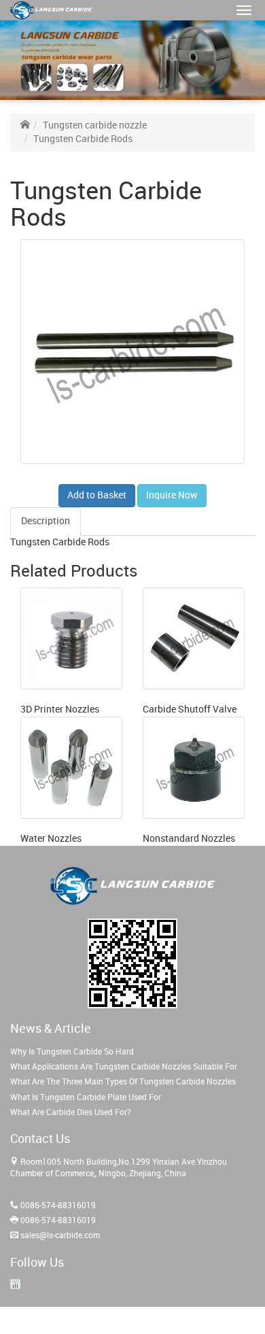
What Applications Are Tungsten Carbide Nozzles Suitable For (123, 1067)
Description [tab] (45, 521)
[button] (243, 10)
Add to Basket (96, 495)
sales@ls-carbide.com (60, 1235)
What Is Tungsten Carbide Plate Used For (85, 1097)
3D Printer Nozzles (59, 709)
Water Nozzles (51, 839)
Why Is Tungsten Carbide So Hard (72, 1052)
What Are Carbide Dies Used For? (70, 1112)
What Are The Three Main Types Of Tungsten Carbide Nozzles (123, 1082)
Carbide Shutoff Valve (189, 709)
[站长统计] (15, 1284)
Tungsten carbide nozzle (95, 125)
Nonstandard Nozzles (189, 839)
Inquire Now (172, 495)
